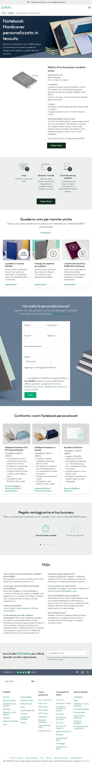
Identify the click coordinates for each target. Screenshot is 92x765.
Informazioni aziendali (61, 758)
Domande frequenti (81, 709)
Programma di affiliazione (79, 717)
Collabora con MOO (61, 748)
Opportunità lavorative (61, 718)
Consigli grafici (79, 712)
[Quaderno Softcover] (75, 434)
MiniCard (6, 709)
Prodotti (6, 697)
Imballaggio (60, 743)
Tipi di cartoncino (45, 700)
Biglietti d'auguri (27, 700)
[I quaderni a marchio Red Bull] (16, 250)
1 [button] (40, 544)
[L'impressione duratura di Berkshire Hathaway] (75, 250)
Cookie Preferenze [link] (76, 758)
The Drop (59, 723)
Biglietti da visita (9, 700)
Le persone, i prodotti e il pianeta (61, 709)
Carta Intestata (26, 697)
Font (42, 758)
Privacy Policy (83, 657)
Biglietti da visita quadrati (9, 705)
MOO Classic (43, 713)
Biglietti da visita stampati (9, 713)
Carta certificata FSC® (44, 726)
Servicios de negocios (61, 727)
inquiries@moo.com (62, 313)
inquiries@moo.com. (69, 591)
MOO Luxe (42, 703)
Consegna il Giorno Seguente (81, 705)
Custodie (24, 714)
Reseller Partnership (63, 731)
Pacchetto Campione (42, 721)
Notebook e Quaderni (25, 718)
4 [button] (51, 544)
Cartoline (6, 718)
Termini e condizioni (16, 758)
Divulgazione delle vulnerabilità (81, 727)
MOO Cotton (43, 710)
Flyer (5, 724)
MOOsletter (24, 653)
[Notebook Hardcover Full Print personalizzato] (16, 434)
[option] (46, 533)
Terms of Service (55, 659)
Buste (23, 707)
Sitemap (48, 758)
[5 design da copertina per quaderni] (46, 250)
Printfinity (59, 735)
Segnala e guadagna (77, 722)
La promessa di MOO (62, 739)
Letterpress (42, 717)
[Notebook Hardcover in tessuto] (46, 434)
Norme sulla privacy (31, 758)
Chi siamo (60, 700)
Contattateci (78, 697)
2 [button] (44, 544)
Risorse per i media (63, 703)
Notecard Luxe (26, 704)
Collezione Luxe (44, 731)
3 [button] (48, 544)
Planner (23, 722)
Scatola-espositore (28, 710)
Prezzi (76, 700)
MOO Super (43, 707)
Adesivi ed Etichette (10, 721)
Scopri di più (56, 145)
